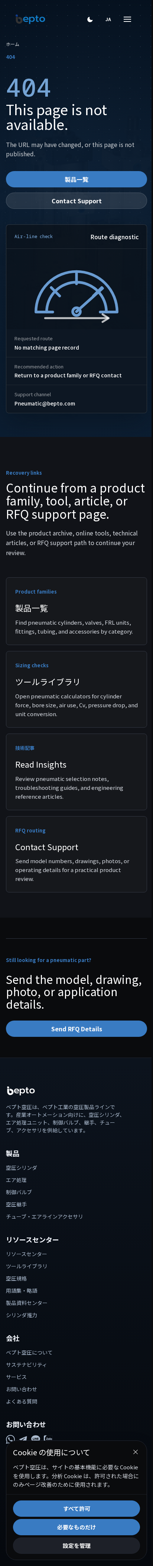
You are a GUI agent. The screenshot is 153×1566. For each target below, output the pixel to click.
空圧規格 (16, 1278)
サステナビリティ (26, 1364)
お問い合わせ (21, 1389)
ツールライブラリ (27, 1266)
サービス (16, 1376)
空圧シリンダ (21, 1167)
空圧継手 (16, 1204)
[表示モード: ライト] (90, 19)
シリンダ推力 (21, 1315)
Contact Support (77, 200)
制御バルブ (19, 1192)
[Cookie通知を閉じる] (130, 1443)
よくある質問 (21, 1401)
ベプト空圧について (29, 1352)
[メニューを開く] (122, 19)
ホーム (12, 44)
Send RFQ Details (76, 1028)
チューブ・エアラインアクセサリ (44, 1216)
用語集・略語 (21, 1290)
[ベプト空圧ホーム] (30, 19)
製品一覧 (76, 179)
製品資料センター (27, 1302)
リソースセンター (26, 1254)
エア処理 (16, 1179)
